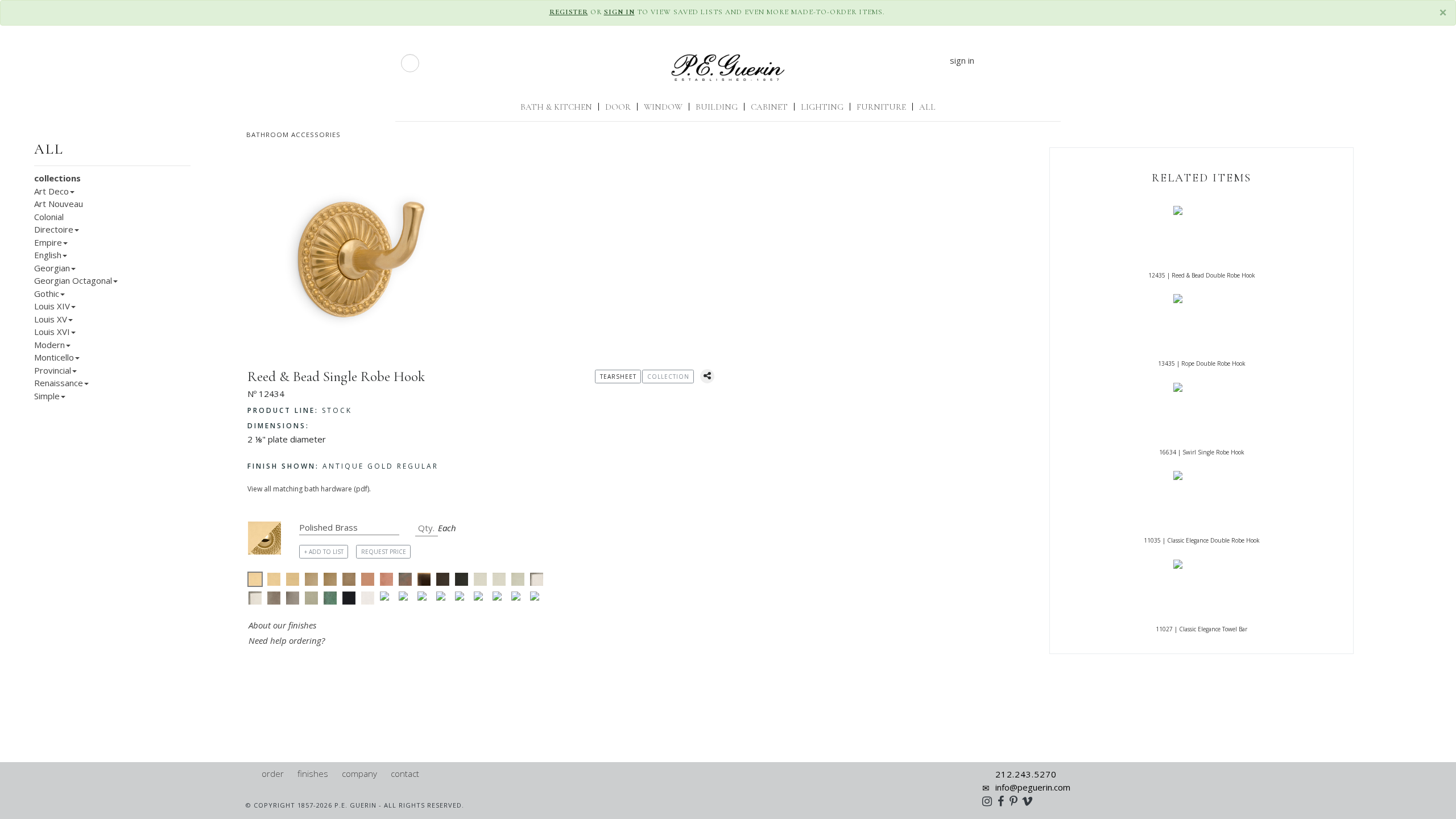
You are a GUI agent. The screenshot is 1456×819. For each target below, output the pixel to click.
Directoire (53, 229)
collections (57, 178)
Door (618, 107)
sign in (962, 60)
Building (717, 107)
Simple (47, 396)
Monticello (54, 357)
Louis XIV (52, 306)
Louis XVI (52, 331)
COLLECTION (668, 376)
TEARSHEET (618, 376)
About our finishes (282, 625)
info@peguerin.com (1032, 787)
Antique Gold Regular (343, 466)
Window (663, 107)
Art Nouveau (58, 203)
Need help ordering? (288, 640)
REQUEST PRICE (383, 552)
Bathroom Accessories (293, 134)
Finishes (312, 773)
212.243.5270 (1026, 774)
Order (273, 773)
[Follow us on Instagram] (990, 800)
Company (359, 773)
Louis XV (50, 319)
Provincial (52, 370)
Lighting (822, 107)
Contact (405, 773)
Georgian (52, 268)
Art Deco (51, 191)
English (47, 254)
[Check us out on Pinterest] (1016, 800)
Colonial (49, 216)
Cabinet (769, 107)
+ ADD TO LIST (324, 552)
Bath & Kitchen (556, 107)
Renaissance (58, 382)
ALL (927, 107)
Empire (48, 242)
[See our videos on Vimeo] (1031, 800)
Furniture (881, 107)
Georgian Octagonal (73, 280)
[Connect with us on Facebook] (1004, 800)
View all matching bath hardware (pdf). (309, 489)
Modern (49, 344)
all (49, 149)
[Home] (250, 773)
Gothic (46, 293)
